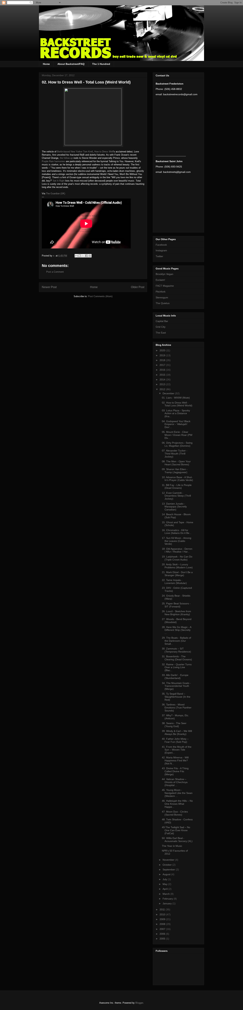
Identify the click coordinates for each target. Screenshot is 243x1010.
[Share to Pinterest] (90, 256)
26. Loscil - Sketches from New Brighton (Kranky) (176, 613)
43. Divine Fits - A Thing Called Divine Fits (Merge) (175, 771)
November (169, 859)
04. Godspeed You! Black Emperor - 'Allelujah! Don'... (176, 424)
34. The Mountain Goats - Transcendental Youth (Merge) (176, 686)
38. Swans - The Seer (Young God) (174, 725)
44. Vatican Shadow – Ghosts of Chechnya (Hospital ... (174, 782)
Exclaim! (160, 279)
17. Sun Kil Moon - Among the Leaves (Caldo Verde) (176, 541)
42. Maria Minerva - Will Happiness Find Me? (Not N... (175, 760)
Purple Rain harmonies (53, 161)
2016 (163, 369)
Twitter (159, 256)
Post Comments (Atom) (100, 296)
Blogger (139, 1002)
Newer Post (49, 287)
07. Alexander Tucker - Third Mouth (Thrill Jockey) (174, 453)
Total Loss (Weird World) (108, 82)
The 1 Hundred (101, 64)
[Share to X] (83, 256)
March (166, 893)
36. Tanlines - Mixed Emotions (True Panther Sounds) (176, 707)
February (168, 898)
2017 (163, 365)
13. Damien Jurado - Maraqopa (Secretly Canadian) (174, 506)
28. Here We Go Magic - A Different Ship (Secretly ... (176, 630)
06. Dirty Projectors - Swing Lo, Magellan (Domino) (177, 444)
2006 (163, 933)
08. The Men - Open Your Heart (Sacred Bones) (176, 463)
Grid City (160, 326)
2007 (163, 929)
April (165, 888)
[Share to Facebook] (86, 256)
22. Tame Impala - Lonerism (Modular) (174, 581)
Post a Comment (55, 271)
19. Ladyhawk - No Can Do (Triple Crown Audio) (177, 558)
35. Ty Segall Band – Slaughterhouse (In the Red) (176, 696)
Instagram (161, 250)
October (167, 864)
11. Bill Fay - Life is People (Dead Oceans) (177, 486)
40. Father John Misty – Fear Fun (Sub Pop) (175, 740)
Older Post (137, 287)
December (169, 393)
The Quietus (163, 303)
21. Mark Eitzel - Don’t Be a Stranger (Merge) (177, 574)
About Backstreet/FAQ (70, 64)
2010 (163, 914)
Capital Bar (162, 321)
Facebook (161, 244)
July (165, 879)
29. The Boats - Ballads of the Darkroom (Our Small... (176, 640)
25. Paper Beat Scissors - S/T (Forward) (176, 605)
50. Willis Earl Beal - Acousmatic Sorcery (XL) (177, 840)
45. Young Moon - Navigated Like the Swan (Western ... (177, 793)
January (167, 903)
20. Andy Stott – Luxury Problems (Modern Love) (177, 566)
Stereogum (162, 297)
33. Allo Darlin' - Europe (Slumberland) (175, 676)
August (167, 874)
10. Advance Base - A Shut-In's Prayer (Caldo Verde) (177, 479)
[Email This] (76, 256)
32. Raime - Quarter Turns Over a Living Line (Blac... (177, 667)
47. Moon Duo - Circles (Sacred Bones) (175, 813)
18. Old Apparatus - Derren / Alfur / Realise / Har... (177, 550)
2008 (163, 924)
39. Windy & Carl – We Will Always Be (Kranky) (177, 732)
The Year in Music (172, 845)
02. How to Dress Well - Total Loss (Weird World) (177, 404)
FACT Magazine (165, 285)
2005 (163, 938)
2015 (163, 374)
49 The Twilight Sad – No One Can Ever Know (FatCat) (176, 830)
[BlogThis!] (79, 256)
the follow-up (66, 158)
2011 (163, 909)
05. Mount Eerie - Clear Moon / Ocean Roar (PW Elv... (177, 434)
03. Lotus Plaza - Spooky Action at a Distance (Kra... (176, 413)
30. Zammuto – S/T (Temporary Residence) (176, 650)
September (169, 869)
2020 (163, 350)
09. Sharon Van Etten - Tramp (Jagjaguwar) (174, 471)
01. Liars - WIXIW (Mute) (176, 397)
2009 (163, 919)
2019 (163, 355)
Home (46, 64)
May (165, 884)
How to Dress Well (103, 151)
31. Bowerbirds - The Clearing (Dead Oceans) (177, 658)
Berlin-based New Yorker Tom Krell (75, 151)
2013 (163, 384)
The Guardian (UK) (55, 193)
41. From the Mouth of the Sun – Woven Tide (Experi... (176, 749)
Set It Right (59, 180)
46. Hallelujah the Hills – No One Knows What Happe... (177, 803)
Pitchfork (160, 291)
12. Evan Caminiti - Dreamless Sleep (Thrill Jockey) (176, 495)
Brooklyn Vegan (164, 274)
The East (161, 332)
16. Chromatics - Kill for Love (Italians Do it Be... (176, 532)
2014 (163, 379)
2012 (163, 389)
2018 (163, 360)
